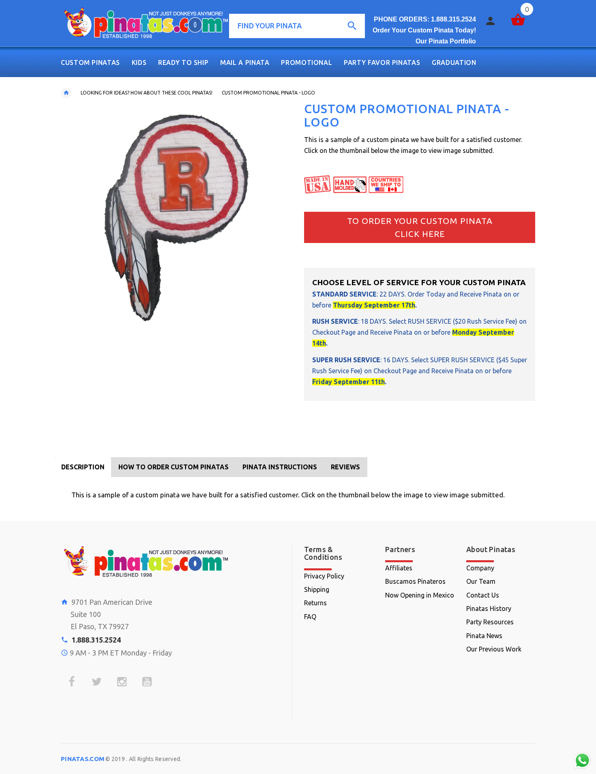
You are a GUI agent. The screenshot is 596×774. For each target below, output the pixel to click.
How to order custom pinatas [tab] (173, 467)
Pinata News (484, 635)
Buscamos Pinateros (415, 581)
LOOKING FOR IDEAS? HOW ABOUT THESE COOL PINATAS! (146, 92)
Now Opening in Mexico (419, 595)
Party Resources (490, 622)
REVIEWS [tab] (345, 467)
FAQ (310, 616)
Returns (315, 602)
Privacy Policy (324, 576)
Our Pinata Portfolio (446, 41)
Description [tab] (83, 467)
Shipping (316, 589)
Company (480, 568)
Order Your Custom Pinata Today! (424, 30)
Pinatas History (488, 608)
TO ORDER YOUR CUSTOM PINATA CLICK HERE (420, 227)
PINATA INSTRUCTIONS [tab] (279, 467)
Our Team (480, 581)
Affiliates (398, 568)
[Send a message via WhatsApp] (582, 760)
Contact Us (482, 595)
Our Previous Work (493, 649)
